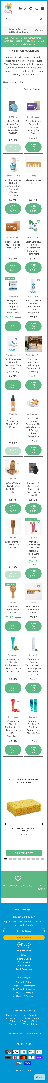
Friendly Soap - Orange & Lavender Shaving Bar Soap (33, 125)
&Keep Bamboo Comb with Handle (33, 607)
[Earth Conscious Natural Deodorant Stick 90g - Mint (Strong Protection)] (13, 164)
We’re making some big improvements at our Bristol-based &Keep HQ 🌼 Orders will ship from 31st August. (24, 41)
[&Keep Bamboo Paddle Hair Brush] (13, 526)
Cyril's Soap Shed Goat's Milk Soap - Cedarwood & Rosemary (33, 363)
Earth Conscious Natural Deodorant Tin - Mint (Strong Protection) (33, 245)
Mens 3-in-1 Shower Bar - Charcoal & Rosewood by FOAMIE (33, 486)
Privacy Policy (12, 1018)
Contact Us (11, 1015)
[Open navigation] (42, 8)
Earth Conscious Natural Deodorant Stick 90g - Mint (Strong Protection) (13, 185)
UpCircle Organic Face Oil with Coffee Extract (13, 421)
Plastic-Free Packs (24, 992)
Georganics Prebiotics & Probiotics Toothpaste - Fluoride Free (33, 725)
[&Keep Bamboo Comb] (33, 164)
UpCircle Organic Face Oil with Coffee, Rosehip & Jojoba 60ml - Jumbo (33, 547)
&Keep (24, 955)
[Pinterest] (30, 1043)
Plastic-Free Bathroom (24, 985)
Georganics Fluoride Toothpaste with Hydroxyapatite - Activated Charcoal (33, 665)
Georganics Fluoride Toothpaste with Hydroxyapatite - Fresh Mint (13, 663)
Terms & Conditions (29, 1015)
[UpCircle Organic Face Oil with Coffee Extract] (13, 403)
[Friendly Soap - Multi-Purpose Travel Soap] (13, 226)
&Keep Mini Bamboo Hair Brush (13, 607)
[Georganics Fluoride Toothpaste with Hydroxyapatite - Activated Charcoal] (33, 644)
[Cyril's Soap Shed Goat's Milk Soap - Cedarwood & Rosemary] (33, 344)
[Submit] (41, 19)
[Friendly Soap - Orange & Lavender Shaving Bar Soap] (33, 106)
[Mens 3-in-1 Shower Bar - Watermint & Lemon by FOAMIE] (13, 106)
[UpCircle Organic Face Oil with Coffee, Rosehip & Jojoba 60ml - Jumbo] (33, 526)
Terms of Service (31, 1024)
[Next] (42, 824)
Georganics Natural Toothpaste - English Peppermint (13, 304)
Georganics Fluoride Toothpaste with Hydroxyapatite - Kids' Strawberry (13, 726)
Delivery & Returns (31, 1018)
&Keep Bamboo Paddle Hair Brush (13, 542)
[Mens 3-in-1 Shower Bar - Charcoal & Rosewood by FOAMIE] (33, 467)
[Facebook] (22, 1043)
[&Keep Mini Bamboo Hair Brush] (13, 591)
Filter (9, 89)
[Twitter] (18, 1043)
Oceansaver (24, 962)
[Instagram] (26, 1043)
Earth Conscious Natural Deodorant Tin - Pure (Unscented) (13, 363)
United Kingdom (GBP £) (23, 1033)
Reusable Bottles (24, 982)
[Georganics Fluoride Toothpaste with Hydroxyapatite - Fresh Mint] (13, 644)
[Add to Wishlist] (18, 101)
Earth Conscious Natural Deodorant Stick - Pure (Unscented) (33, 304)
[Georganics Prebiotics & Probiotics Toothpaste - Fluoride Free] (33, 706)
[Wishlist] (31, 8)
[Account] (26, 8)
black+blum (24, 965)
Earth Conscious (24, 969)
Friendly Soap (24, 958)
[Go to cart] (37, 8)
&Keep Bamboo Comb (33, 179)
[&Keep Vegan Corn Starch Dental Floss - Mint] (13, 467)
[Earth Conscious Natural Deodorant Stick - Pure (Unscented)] (33, 285)
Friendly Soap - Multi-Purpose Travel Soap (13, 242)
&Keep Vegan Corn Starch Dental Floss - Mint (13, 485)
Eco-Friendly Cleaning (24, 989)
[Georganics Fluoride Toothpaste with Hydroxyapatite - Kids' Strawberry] (13, 706)
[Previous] (6, 824)
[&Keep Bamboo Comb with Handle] (33, 591)
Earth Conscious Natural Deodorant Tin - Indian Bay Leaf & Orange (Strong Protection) (33, 425)
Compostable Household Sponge (24, 829)
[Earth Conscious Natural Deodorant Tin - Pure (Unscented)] (13, 344)
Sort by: (28, 89)
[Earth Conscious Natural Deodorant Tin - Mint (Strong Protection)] (33, 226)
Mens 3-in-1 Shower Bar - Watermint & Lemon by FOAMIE (13, 125)
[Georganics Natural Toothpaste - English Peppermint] (13, 285)
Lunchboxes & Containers (24, 996)
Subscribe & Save (18, 1021)
